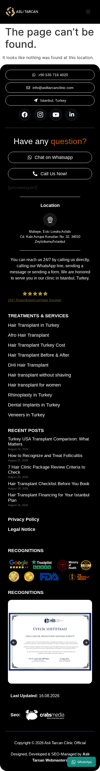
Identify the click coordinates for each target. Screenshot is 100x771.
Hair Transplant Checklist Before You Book (48, 483)
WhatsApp (84, 762)
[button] (88, 11)
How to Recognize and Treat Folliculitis (45, 455)
